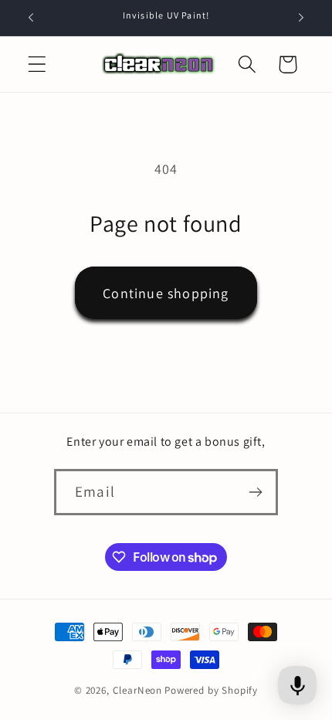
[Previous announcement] (31, 18)
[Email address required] (255, 492)
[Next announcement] (301, 18)
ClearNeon (138, 690)
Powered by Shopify (211, 690)
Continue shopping (166, 293)
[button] (37, 64)
